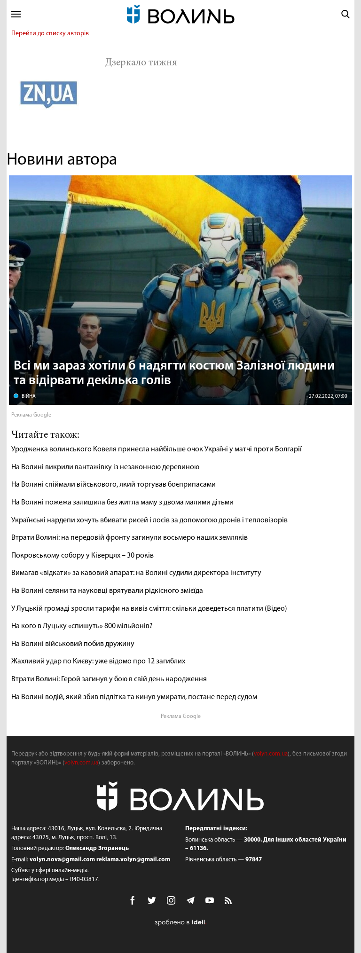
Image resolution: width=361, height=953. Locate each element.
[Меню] (16, 14)
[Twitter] (151, 900)
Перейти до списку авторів (50, 33)
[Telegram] (190, 900)
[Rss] (228, 901)
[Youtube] (209, 900)
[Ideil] (180, 923)
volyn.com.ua (271, 754)
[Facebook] (132, 900)
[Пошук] (345, 14)
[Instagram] (171, 900)
